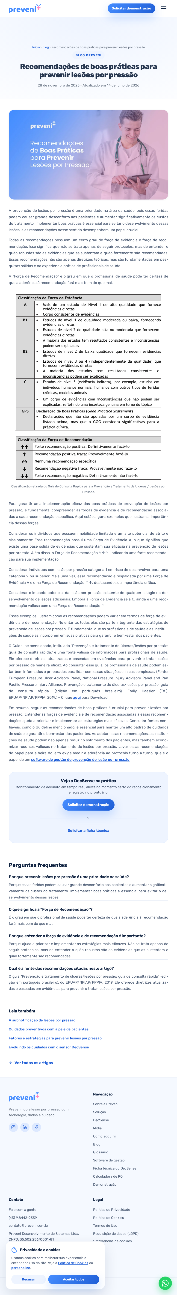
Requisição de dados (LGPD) (116, 1234)
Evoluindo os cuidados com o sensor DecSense (49, 1047)
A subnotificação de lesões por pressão (42, 1020)
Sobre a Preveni (105, 1104)
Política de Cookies (108, 1218)
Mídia (97, 1128)
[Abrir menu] (163, 8)
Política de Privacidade (111, 1210)
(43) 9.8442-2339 (23, 1218)
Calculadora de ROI (108, 1176)
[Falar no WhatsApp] (165, 1283)
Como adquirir (104, 1136)
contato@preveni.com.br (29, 1225)
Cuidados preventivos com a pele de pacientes (48, 1029)
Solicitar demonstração (88, 805)
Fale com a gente (22, 1210)
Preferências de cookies (112, 1241)
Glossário (100, 1152)
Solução (99, 1112)
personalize (20, 1268)
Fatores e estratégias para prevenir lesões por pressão (55, 1038)
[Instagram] (13, 1127)
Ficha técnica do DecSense (114, 1168)
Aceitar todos (74, 1279)
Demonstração (105, 1184)
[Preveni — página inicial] (25, 8)
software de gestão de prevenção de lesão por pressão (80, 759)
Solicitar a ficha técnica (88, 830)
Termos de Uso (105, 1225)
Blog (45, 47)
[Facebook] (36, 1127)
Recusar (28, 1279)
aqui (77, 697)
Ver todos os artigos (34, 1062)
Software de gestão (109, 1160)
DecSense (101, 1120)
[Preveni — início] (24, 1096)
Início (36, 47)
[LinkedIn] (25, 1127)
